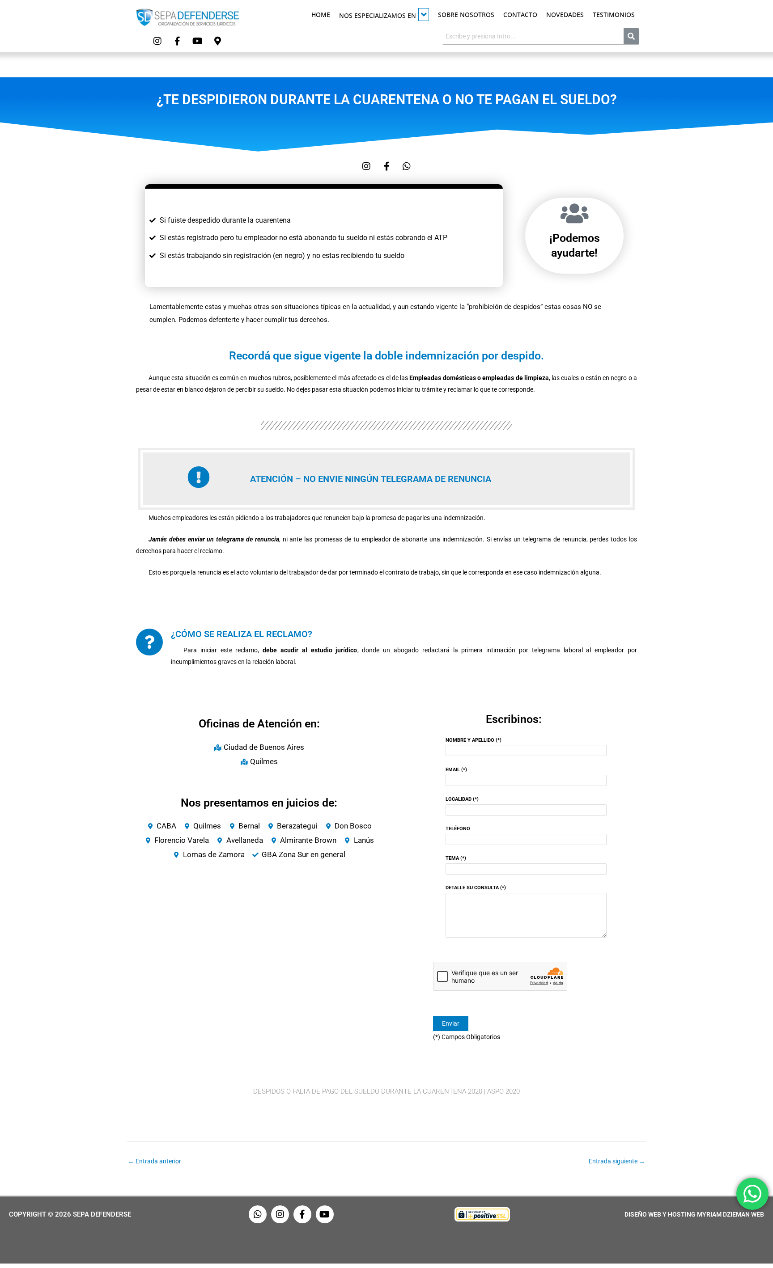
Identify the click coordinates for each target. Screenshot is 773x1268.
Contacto (520, 14)
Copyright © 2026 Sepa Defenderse (70, 1214)
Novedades (565, 14)
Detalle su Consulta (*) (476, 888)
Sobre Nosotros (466, 14)
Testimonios (614, 14)
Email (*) (456, 770)
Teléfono (458, 829)
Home (320, 14)
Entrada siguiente (617, 1161)
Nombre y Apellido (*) (473, 740)
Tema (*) (456, 858)
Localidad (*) (462, 799)
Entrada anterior (154, 1161)
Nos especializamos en (377, 15)
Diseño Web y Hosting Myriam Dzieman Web (694, 1214)
